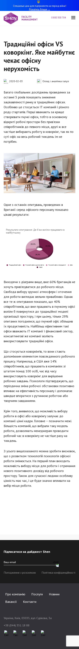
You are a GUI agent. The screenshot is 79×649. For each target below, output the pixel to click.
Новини (54, 594)
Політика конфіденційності (58, 572)
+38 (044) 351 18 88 (17, 625)
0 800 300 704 (58, 17)
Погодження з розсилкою (20, 572)
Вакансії (11, 602)
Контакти (29, 602)
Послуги (37, 594)
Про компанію (15, 594)
